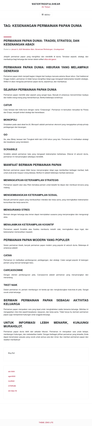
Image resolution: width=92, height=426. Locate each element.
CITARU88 (12, 386)
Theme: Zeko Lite (46, 422)
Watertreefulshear (46, 3)
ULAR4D (11, 381)
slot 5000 (11, 371)
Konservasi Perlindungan (44, 49)
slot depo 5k (12, 391)
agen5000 (11, 376)
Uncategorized (59, 49)
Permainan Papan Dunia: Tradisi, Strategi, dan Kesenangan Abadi (41, 42)
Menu (47, 14)
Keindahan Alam (28, 49)
